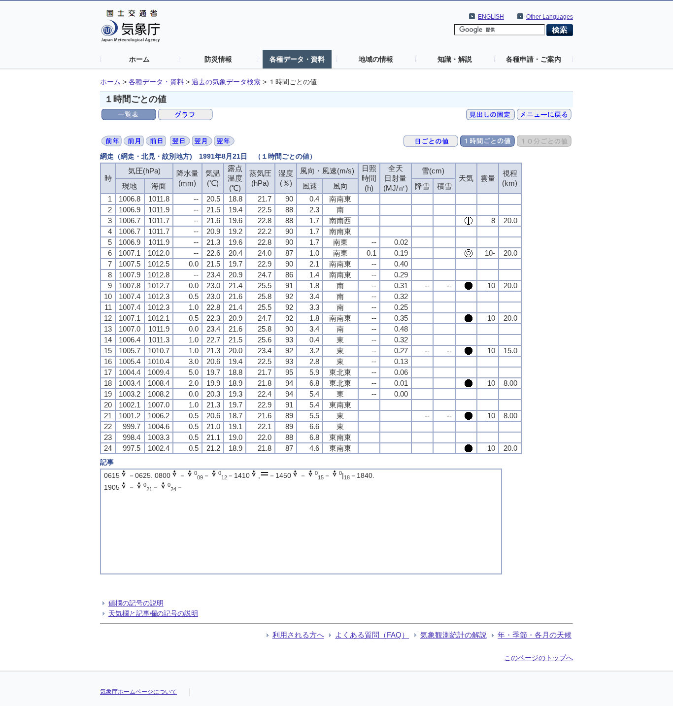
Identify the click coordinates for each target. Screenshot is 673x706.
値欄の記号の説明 (136, 603)
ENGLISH (491, 16)
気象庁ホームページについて (138, 691)
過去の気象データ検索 (226, 82)
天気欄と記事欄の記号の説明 (153, 613)
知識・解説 (454, 59)
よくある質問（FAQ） (372, 635)
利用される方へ (298, 635)
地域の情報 (376, 59)
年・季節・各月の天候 (535, 635)
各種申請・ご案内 (533, 59)
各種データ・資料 (297, 59)
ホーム (139, 59)
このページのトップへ (538, 658)
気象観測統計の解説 (453, 635)
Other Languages (549, 16)
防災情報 (218, 59)
